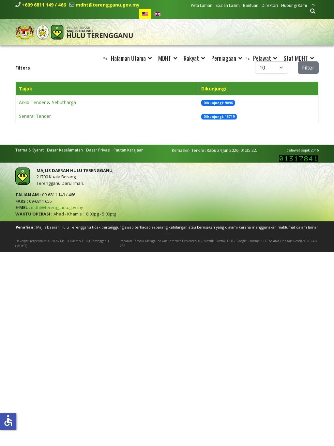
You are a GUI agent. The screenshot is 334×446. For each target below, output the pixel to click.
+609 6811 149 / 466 (44, 5)
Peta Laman (201, 5)
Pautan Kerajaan (129, 150)
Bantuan (250, 5)
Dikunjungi (213, 89)
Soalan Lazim (228, 5)
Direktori (270, 5)
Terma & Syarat (29, 150)
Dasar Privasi (98, 150)
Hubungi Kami (294, 5)
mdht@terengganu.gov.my (108, 5)
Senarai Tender (35, 116)
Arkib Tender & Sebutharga (47, 102)
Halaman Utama (128, 58)
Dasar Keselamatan (65, 150)
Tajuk (25, 89)
